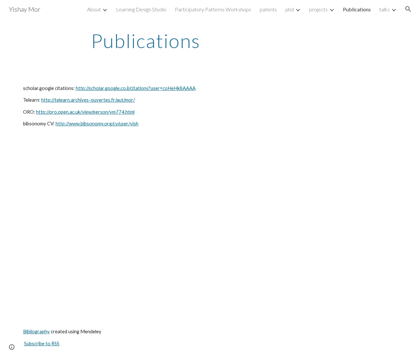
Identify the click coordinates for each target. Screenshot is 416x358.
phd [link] (289, 9)
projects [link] (318, 9)
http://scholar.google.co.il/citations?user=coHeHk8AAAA (136, 88)
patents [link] (268, 9)
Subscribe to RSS (41, 343)
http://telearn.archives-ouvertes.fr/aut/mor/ (88, 100)
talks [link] (384, 9)
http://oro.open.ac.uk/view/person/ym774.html (85, 112)
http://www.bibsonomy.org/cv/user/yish (97, 123)
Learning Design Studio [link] (141, 9)
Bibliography (36, 331)
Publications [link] (357, 9)
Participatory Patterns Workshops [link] (213, 9)
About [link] (94, 9)
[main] (145, 40)
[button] (408, 9)
